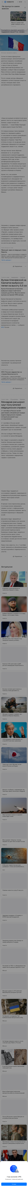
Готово (14, 1184)
